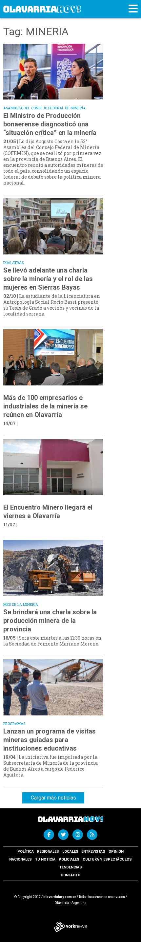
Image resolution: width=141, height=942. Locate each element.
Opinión (116, 851)
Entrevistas (93, 851)
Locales (70, 851)
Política (25, 851)
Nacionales (20, 859)
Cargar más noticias (53, 798)
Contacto (70, 875)
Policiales (69, 859)
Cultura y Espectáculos (107, 859)
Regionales (48, 851)
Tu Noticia (45, 859)
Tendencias (70, 867)
